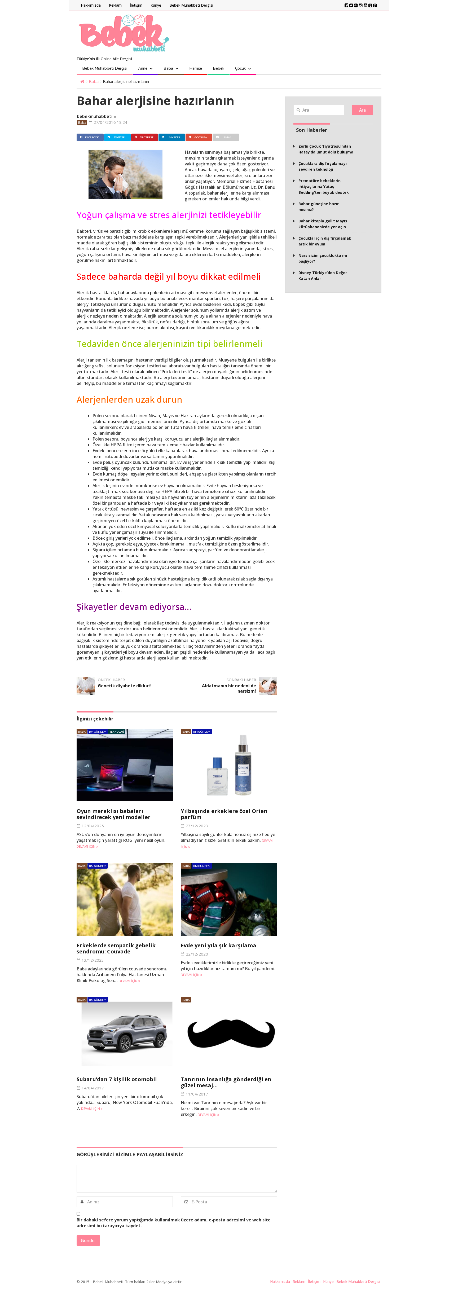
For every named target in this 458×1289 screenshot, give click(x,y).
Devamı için (86, 846)
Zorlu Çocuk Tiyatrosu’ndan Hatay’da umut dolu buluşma (325, 149)
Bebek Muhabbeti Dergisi (191, 5)
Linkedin (174, 137)
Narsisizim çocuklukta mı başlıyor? (322, 258)
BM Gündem (97, 731)
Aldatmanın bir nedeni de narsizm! (229, 688)
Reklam (115, 5)
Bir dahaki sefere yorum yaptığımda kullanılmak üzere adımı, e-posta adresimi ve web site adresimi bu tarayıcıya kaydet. (174, 1223)
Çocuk (240, 68)
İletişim (136, 5)
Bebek (218, 68)
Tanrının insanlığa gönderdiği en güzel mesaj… (226, 1082)
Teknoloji (117, 731)
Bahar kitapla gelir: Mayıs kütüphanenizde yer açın (322, 223)
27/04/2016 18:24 (110, 122)
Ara (362, 110)
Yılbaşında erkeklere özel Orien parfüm (224, 814)
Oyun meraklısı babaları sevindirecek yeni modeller (114, 814)
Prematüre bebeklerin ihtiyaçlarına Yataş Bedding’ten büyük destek (323, 186)
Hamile (195, 68)
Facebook (92, 137)
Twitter (119, 137)
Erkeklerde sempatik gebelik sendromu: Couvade (116, 948)
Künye (156, 5)
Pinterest (146, 137)
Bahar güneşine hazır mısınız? (318, 206)
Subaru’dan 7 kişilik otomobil (117, 1079)
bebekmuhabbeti (94, 116)
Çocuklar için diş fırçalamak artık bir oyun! (324, 241)
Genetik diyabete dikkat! (125, 686)
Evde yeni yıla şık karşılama (218, 945)
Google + (201, 137)
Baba (168, 68)
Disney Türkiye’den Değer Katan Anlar (322, 275)
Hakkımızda (91, 5)
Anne (142, 68)
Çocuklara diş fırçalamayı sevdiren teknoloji (322, 166)
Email (228, 137)
